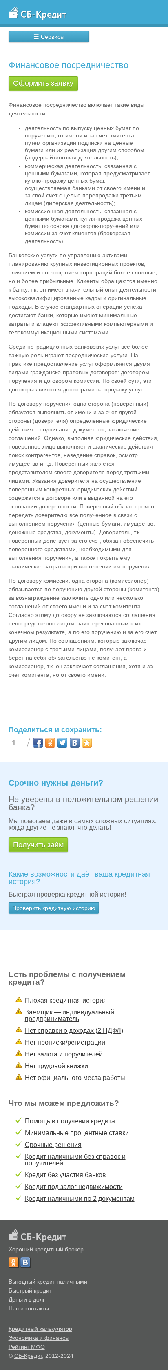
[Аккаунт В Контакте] (25, 1262)
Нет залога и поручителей (64, 1054)
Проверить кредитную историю (53, 908)
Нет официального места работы (75, 1077)
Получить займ (38, 845)
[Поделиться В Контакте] (75, 743)
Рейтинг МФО (27, 1346)
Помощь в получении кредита (70, 1121)
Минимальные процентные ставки (77, 1132)
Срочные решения (53, 1144)
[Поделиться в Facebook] (38, 743)
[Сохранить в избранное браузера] (87, 743)
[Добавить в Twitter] (62, 743)
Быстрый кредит (30, 1290)
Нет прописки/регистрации (65, 1042)
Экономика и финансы (39, 1338)
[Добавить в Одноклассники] (50, 743)
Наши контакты (29, 1308)
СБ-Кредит (28, 1355)
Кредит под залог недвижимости (74, 1186)
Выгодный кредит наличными (48, 1281)
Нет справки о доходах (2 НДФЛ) (74, 1030)
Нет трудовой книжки (56, 1066)
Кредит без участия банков (65, 1174)
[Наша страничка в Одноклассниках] (13, 1262)
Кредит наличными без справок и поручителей (75, 1160)
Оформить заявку (43, 83)
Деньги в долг (27, 1299)
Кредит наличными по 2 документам (80, 1198)
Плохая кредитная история (66, 1000)
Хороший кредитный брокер (46, 1249)
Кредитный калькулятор (40, 1329)
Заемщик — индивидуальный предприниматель (69, 1015)
